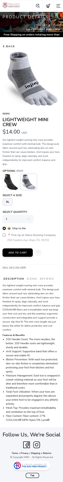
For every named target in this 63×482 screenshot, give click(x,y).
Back (10, 46)
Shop (44, 25)
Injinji (55, 25)
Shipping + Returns (41, 453)
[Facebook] (27, 445)
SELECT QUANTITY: (15, 212)
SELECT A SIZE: (12, 195)
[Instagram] (37, 445)
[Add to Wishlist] (38, 252)
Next (55, 78)
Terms (15, 453)
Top (32, 475)
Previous (7, 78)
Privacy (24, 453)
